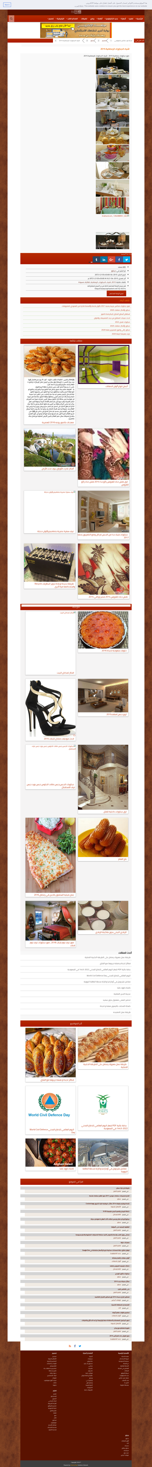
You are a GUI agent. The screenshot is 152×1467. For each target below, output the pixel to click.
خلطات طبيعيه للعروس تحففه (119, 1265)
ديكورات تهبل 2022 (122, 322)
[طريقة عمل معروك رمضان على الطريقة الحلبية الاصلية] (103, 1045)
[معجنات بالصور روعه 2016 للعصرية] (50, 382)
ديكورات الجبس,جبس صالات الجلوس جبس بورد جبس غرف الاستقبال (51, 785)
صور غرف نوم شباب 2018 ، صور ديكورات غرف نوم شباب (52, 943)
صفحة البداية (125, 1356)
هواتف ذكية (89, 1373)
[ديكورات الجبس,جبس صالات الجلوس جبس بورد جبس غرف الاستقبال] (50, 763)
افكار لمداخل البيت (65, 673)
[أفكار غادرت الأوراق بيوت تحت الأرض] (50, 448)
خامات (54, 1383)
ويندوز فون (89, 1383)
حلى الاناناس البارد (123, 1289)
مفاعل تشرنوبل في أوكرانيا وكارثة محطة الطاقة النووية (107, 982)
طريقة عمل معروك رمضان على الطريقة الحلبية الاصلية (108, 957)
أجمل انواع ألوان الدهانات (116, 386)
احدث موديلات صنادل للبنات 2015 (59, 739)
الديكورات (102, 282)
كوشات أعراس (116, 1300)
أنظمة (100, 18)
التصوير (54, 1399)
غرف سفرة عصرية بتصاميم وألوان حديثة (55, 531)
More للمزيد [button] (79, 6)
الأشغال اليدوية (116, 1206)
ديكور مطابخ (125, 1448)
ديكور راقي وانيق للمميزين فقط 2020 (115, 329)
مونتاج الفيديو (52, 1425)
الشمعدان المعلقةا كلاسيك (120, 1304)
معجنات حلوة (125, 1242)
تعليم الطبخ (117, 1191)
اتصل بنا (126, 1383)
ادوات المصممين (51, 1375)
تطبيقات (84, 18)
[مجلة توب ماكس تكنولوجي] (76, 12)
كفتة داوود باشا (124, 988)
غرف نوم (126, 1453)
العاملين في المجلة (123, 1368)
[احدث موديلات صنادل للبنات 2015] (50, 708)
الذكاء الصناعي (52, 1401)
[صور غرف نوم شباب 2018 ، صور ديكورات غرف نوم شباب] (50, 921)
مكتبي (90, 1366)
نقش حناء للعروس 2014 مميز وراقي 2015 (108, 597)
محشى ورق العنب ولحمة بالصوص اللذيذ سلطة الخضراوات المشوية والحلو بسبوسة (102, 1234)
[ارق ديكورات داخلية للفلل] (103, 777)
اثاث (119, 1307)
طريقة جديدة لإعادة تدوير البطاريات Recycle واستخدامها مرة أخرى (55, 585)
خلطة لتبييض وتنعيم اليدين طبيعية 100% (116, 1211)
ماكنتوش (90, 1361)
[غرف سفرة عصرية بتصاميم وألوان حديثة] (50, 510)
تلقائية (87, 282)
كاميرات (90, 1368)
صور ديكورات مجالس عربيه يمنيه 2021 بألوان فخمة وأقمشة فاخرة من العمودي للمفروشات (96, 306)
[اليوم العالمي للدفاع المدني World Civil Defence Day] (50, 1107)
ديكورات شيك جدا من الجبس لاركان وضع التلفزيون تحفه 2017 (103, 535)
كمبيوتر (90, 1371)
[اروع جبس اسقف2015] (103, 695)
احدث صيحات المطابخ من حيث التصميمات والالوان (112, 318)
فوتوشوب (53, 1423)
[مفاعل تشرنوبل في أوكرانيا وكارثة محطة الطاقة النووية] (103, 1152)
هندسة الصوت (52, 1430)
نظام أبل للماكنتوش (87, 1375)
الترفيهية (60, 18)
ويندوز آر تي (89, 1380)
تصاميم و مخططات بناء (50, 1368)
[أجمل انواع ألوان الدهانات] (103, 364)
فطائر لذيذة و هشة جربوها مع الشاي (115, 963)
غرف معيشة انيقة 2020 (121, 333)
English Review (124, 1385)
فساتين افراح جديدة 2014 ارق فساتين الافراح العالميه (112, 1296)
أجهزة (123, 18)
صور (55, 1415)
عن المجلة (126, 1363)
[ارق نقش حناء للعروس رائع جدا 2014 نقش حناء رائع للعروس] (103, 454)
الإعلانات (126, 1371)
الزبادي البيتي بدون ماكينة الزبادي (111, 932)
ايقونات (54, 1378)
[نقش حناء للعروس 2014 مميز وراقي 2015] (103, 569)
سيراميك (126, 1450)
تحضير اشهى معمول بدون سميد (117, 1000)
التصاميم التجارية (51, 1361)
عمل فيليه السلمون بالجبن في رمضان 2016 (54, 895)
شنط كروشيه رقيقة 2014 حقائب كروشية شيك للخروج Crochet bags (107, 1203)
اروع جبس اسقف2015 (116, 714)
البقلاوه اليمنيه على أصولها (120, 1227)
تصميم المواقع (52, 1406)
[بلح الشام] (103, 837)
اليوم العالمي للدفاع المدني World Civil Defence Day (109, 975)
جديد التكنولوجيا (112, 18)
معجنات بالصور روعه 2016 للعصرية (58, 422)
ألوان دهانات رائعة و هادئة (120, 1258)
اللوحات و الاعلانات (51, 1363)
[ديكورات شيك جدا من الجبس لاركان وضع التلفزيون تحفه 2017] (103, 512)
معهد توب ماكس (124, 1378)
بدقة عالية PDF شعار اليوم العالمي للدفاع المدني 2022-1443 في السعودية (99, 969)
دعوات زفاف (53, 1373)
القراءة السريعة (52, 1403)
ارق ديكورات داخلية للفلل (115, 812)
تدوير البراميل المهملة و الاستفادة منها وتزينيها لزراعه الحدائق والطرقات (105, 1320)
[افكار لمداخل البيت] (50, 641)
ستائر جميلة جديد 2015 (121, 1281)
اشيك (109, 282)
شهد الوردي (125, 1017)
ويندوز (91, 1378)
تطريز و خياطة (52, 1371)
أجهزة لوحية (89, 1385)
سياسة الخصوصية (124, 1361)
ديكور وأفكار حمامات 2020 (120, 310)
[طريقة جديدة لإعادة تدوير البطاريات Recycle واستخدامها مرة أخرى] (50, 563)
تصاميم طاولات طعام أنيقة (120, 1312)
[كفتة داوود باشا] (50, 1152)
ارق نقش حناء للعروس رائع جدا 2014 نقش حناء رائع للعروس (105, 483)
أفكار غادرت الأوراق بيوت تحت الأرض (58, 469)
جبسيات (127, 1446)
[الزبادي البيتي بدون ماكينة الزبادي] (103, 915)
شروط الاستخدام (124, 1359)
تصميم (51, 18)
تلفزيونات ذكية (88, 1390)
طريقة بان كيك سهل (122, 1188)
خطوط (54, 1385)
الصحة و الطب (73, 18)
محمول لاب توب (88, 1363)
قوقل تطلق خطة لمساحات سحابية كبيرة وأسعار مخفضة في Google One (105, 1250)
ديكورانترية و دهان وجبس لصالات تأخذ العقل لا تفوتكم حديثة (110, 1219)
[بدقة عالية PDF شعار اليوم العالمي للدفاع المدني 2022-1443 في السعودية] (103, 1104)
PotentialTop (74, 1465)
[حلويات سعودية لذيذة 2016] (103, 630)
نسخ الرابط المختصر (116, 293)
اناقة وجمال (117, 1214)
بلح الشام (122, 859)
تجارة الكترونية (52, 1408)
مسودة (81, 282)
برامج (92, 18)
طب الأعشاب (125, 1380)
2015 (114, 282)
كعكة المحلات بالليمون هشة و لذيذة (115, 1006)
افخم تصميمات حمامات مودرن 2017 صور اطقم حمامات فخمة (109, 1195)
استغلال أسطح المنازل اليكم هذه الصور (115, 314)
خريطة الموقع (125, 1373)
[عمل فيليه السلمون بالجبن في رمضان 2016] (50, 855)
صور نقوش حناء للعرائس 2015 (119, 1335)
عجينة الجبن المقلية (122, 994)
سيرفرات (90, 1359)
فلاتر (55, 1418)
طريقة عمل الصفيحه (122, 1012)
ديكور (113, 271)
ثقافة (54, 1413)
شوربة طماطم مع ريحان (121, 1328)
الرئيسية (140, 18)
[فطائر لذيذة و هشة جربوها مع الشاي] (50, 1053)
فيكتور (54, 1420)
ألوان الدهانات (116, 1261)
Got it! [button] (7, 5)
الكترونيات (90, 1387)
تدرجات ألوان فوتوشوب (50, 1380)
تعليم (131, 18)
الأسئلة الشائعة (124, 1366)
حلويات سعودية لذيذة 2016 (114, 650)
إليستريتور (53, 1396)
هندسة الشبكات (51, 1427)
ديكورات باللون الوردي (122, 1273)
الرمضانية (94, 282)
